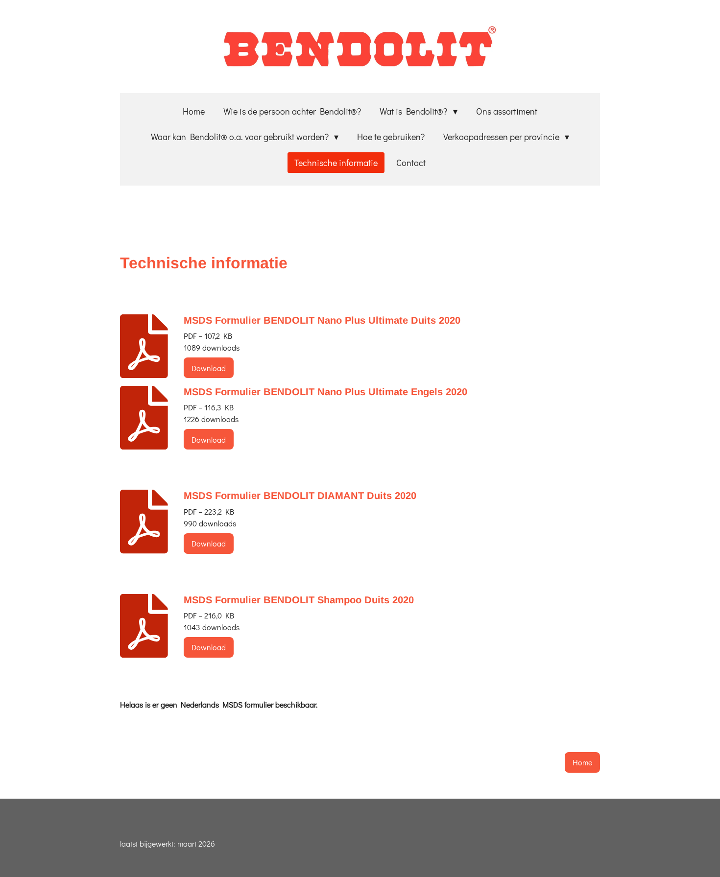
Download (209, 368)
